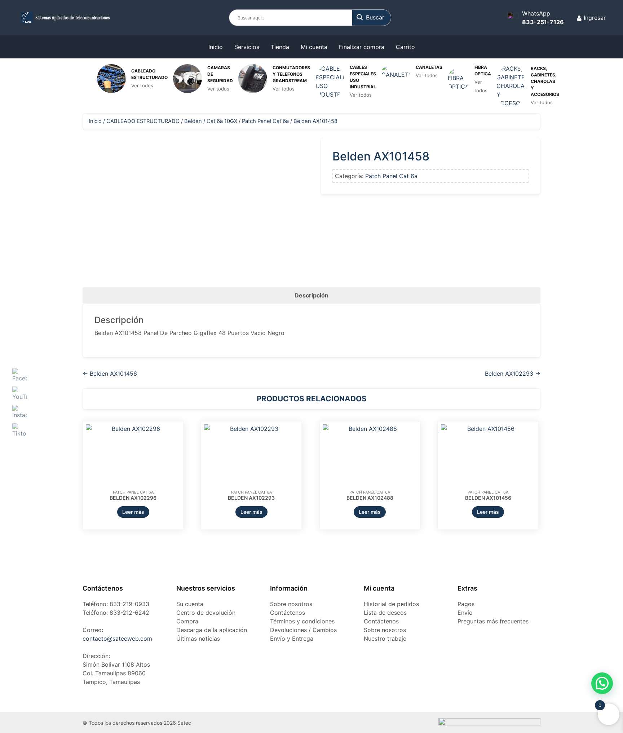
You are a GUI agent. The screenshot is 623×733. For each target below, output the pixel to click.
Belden (193, 121)
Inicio (215, 46)
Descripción (311, 295)
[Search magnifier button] (372, 17)
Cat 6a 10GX (222, 121)
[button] (602, 683)
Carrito (405, 46)
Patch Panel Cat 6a (265, 121)
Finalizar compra (361, 46)
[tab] (311, 295)
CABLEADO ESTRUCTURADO (143, 121)
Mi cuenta (314, 46)
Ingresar (594, 17)
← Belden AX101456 (110, 373)
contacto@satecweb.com (117, 638)
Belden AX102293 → (512, 373)
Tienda (280, 46)
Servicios (246, 46)
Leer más (133, 512)
